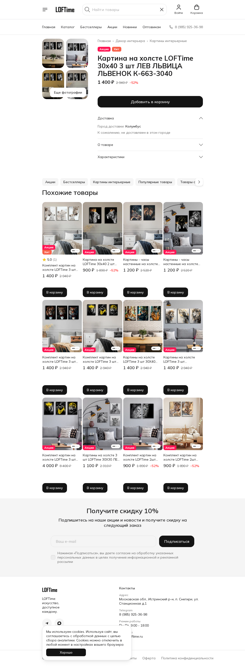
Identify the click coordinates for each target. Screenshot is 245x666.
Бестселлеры (91, 27)
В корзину (54, 292)
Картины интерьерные (168, 41)
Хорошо (66, 652)
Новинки (130, 27)
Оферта (149, 658)
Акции (112, 27)
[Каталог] (45, 9)
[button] (150, 118)
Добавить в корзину (150, 101)
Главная (48, 27)
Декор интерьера (130, 41)
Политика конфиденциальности (187, 658)
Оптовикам (152, 27)
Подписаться (176, 541)
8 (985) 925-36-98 (133, 614)
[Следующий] (199, 182)
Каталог (68, 27)
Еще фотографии (68, 92)
